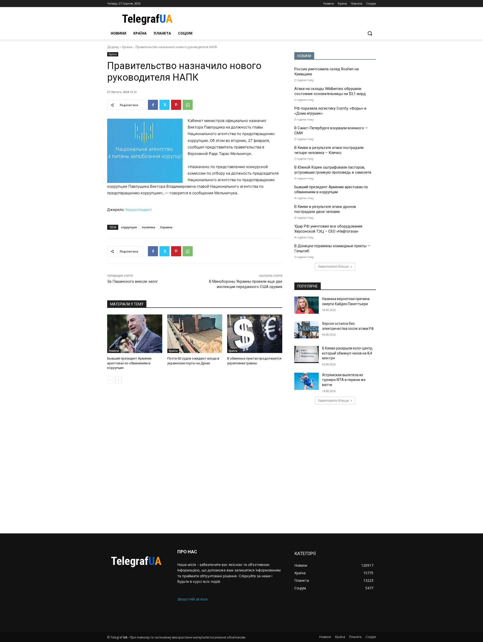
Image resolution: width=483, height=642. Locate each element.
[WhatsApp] (188, 105)
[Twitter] (164, 105)
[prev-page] (110, 380)
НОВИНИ (304, 56)
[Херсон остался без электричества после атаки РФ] (306, 329)
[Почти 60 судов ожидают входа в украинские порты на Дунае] (194, 333)
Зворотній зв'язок (192, 599)
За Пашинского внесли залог (132, 281)
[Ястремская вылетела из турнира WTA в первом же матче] (306, 381)
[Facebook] (153, 105)
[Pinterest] (176, 105)
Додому (113, 47)
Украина (166, 227)
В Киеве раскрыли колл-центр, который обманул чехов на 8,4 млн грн (347, 353)
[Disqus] (194, 458)
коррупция (129, 227)
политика (148, 227)
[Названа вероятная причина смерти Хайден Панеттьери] (306, 305)
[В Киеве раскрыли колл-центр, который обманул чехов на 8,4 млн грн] (306, 354)
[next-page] (118, 380)
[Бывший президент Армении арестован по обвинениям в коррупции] (134, 333)
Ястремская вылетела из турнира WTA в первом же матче (344, 380)
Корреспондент (138, 209)
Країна (127, 47)
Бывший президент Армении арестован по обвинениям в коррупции (129, 363)
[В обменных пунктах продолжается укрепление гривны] (254, 333)
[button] (370, 33)
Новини (114, 350)
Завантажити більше (333, 266)
